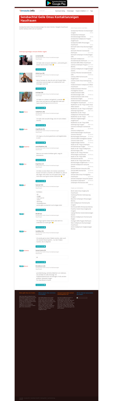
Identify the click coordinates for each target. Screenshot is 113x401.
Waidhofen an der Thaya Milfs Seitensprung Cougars (82, 123)
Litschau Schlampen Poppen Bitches (82, 66)
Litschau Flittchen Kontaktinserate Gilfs (82, 74)
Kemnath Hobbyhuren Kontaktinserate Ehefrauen (82, 60)
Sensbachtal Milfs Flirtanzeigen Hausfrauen (82, 44)
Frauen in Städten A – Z (82, 11)
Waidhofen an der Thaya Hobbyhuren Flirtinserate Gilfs (82, 114)
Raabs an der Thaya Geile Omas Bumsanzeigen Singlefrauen (82, 161)
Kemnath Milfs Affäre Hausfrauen (82, 63)
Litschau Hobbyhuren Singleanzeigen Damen (82, 70)
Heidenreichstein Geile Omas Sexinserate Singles (82, 98)
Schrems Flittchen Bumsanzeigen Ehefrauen (82, 135)
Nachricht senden (40, 69)
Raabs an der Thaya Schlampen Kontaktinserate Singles (82, 145)
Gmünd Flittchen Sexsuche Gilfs (82, 169)
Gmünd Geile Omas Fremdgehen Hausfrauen (82, 175)
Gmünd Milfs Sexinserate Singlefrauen (82, 171)
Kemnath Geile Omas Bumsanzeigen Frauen (82, 48)
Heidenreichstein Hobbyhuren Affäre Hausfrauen (82, 86)
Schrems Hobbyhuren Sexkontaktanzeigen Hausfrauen (82, 132)
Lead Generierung (51, 398)
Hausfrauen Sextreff (35, 398)
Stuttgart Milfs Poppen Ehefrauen (81, 221)
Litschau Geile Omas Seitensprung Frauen (82, 82)
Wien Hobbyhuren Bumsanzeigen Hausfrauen (81, 224)
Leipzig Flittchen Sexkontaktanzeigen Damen (82, 214)
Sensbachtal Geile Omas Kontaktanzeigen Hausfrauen (47, 58)
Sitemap (21, 399)
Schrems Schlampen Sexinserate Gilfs (82, 127)
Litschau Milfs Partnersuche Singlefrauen (82, 78)
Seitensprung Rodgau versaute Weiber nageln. (33, 52)
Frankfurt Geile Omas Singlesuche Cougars (81, 210)
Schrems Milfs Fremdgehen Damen (82, 139)
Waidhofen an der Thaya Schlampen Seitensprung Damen (82, 109)
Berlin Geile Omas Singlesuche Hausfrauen (80, 192)
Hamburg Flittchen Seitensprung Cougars (80, 196)
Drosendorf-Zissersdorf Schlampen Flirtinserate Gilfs (82, 182)
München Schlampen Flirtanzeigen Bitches (81, 200)
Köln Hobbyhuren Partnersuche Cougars (80, 204)
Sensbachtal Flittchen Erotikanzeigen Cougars (82, 32)
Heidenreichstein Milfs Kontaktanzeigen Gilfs (82, 94)
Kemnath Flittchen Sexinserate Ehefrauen (82, 52)
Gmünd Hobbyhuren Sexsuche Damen (82, 165)
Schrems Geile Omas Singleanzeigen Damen (82, 141)
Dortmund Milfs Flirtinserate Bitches (82, 207)
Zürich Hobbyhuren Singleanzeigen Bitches (81, 228)
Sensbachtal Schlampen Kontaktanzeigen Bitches (82, 36)
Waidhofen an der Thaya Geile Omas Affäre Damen (82, 106)
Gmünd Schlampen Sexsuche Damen (82, 179)
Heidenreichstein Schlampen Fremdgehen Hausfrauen (82, 102)
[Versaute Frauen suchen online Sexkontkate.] (27, 11)
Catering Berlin (43, 398)
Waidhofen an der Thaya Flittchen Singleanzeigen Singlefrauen (82, 118)
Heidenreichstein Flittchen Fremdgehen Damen (82, 90)
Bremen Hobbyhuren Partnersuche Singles (81, 218)
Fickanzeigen (70, 11)
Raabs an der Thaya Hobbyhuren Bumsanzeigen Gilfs (82, 149)
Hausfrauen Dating (60, 11)
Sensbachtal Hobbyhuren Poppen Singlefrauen (82, 40)
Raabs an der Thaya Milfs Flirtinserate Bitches (82, 157)
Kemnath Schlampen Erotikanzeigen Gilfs (82, 56)
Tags (91, 11)
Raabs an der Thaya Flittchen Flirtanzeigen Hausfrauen (82, 153)
